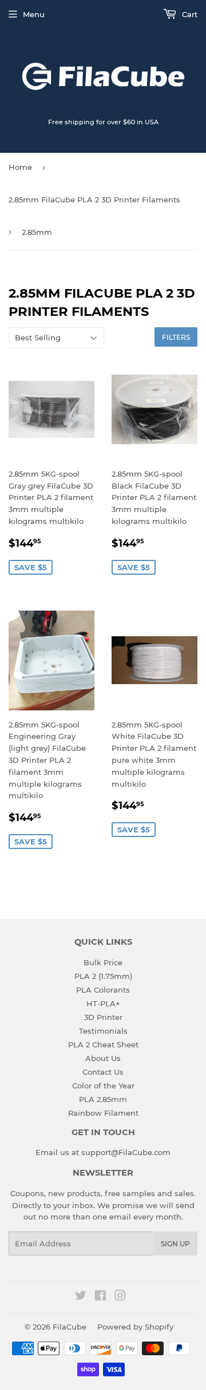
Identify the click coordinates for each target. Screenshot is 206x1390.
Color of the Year (103, 1085)
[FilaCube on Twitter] (80, 1297)
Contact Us (103, 1071)
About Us (103, 1058)
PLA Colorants (103, 989)
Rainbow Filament (103, 1112)
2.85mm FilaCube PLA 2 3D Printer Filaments (94, 199)
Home (20, 167)
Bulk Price (103, 962)
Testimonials (103, 1030)
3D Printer (103, 1017)
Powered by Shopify (135, 1326)
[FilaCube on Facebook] (100, 1297)
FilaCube (69, 1326)
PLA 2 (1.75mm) (103, 976)
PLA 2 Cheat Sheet (103, 1044)
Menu (34, 14)
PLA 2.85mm (103, 1099)
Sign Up (175, 1243)
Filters (176, 337)
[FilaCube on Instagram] (120, 1297)
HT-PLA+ (103, 1003)
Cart (188, 14)
